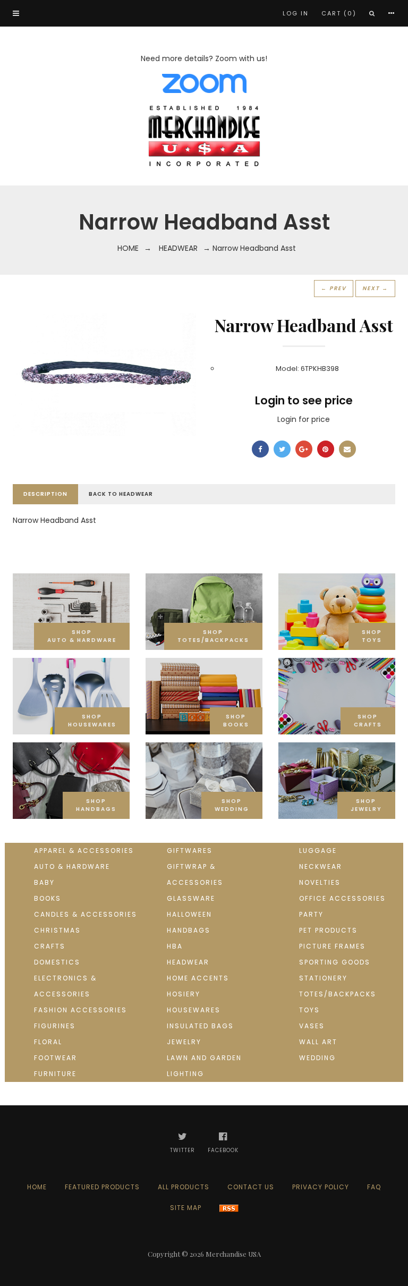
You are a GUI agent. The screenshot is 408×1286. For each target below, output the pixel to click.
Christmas (57, 930)
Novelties (320, 882)
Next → (375, 288)
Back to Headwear (121, 494)
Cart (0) (338, 13)
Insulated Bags (200, 1025)
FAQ (374, 1186)
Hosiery (183, 994)
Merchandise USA (233, 1253)
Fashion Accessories (80, 1009)
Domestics (57, 962)
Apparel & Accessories (84, 850)
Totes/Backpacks (337, 994)
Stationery (323, 978)
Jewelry (184, 1041)
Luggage (318, 850)
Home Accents (198, 978)
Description (45, 494)
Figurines (54, 1025)
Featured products (102, 1186)
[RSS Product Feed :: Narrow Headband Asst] (229, 1207)
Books (47, 898)
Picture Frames (332, 946)
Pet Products (328, 930)
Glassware (191, 898)
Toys (309, 1009)
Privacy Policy (320, 1186)
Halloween (189, 914)
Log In (296, 13)
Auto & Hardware (72, 866)
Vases (312, 1025)
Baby (44, 882)
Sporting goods (334, 962)
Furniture (55, 1073)
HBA (175, 946)
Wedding (317, 1057)
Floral (48, 1041)
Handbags (188, 930)
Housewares (193, 1009)
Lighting (185, 1073)
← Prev (333, 288)
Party (311, 914)
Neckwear (320, 866)
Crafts (49, 946)
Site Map (185, 1207)
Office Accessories (342, 898)
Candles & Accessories (85, 914)
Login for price (303, 419)
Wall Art (318, 1041)
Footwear (55, 1057)
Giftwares (189, 850)
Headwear (178, 248)
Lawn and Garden (204, 1057)
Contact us (250, 1186)
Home (128, 248)
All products (183, 1186)
